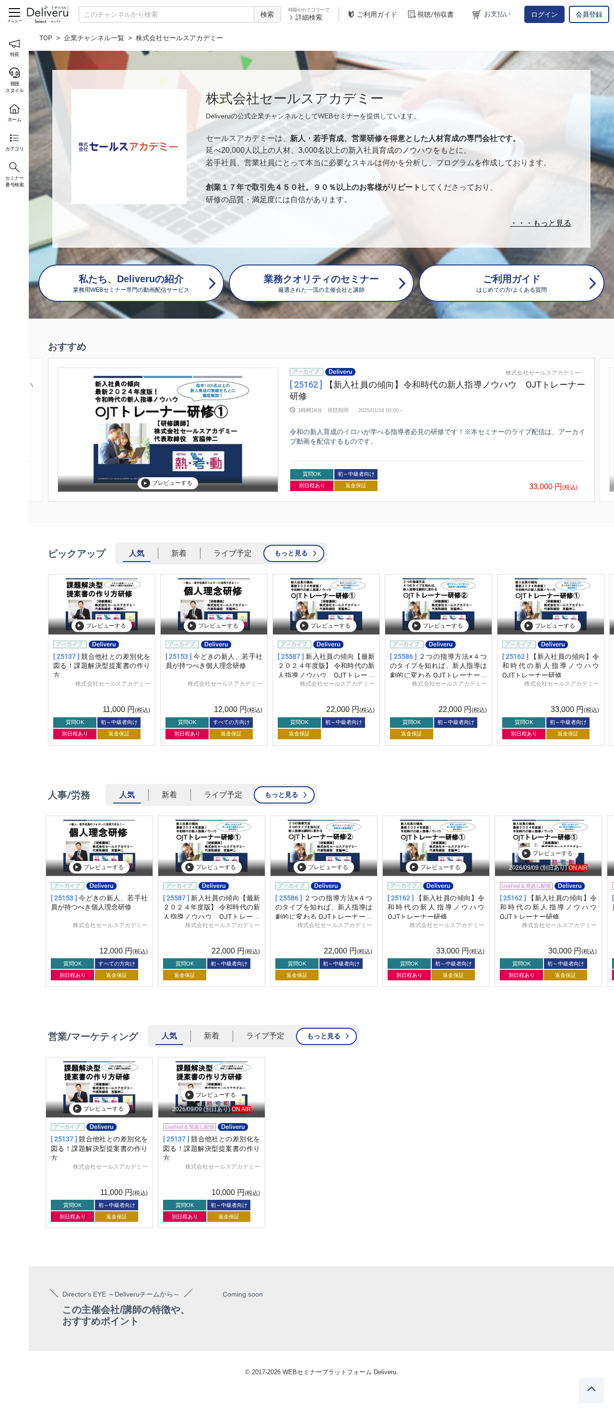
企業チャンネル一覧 (94, 38)
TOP (45, 38)
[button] (50, 430)
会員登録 (589, 14)
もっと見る (291, 553)
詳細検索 (308, 17)
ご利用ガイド (377, 14)
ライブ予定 (232, 553)
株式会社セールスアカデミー (543, 372)
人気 (136, 553)
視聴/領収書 (435, 14)
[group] (321, 430)
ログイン (544, 14)
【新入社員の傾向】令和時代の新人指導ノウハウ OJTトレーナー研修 (554, 666)
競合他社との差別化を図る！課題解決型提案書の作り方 (101, 666)
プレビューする (172, 483)
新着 (179, 553)
